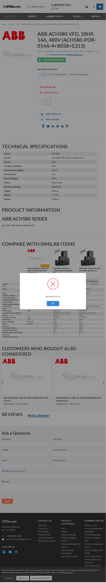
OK (53, 303)
